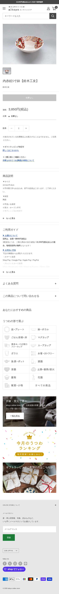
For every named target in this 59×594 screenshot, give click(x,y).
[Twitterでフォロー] (10, 563)
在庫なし (29, 98)
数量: (5, 128)
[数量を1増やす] (26, 128)
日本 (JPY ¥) (8, 550)
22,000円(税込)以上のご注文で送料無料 (29, 2)
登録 (9, 537)
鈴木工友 (6, 87)
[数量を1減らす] (11, 128)
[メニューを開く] (4, 8)
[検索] (52, 16)
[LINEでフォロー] (25, 563)
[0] (54, 8)
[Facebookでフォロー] (5, 563)
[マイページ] (48, 8)
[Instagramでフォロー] (15, 563)
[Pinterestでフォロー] (20, 563)
